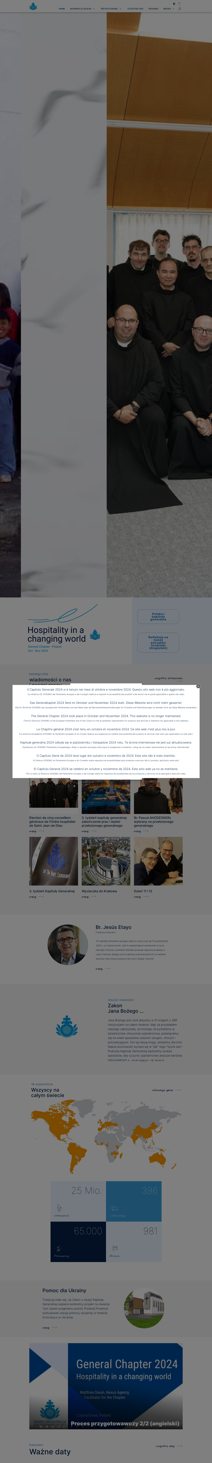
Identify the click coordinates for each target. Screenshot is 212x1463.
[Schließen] (198, 686)
